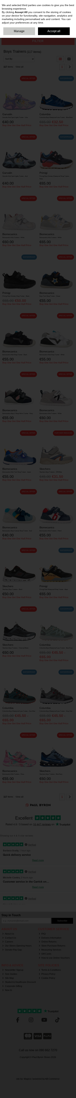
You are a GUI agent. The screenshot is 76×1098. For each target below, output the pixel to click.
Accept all (53, 31)
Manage (19, 31)
